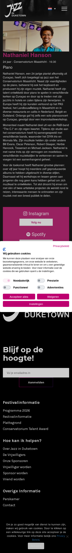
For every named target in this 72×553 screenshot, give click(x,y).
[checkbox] (7, 280)
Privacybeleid (61, 246)
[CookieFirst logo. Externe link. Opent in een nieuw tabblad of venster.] (4, 249)
